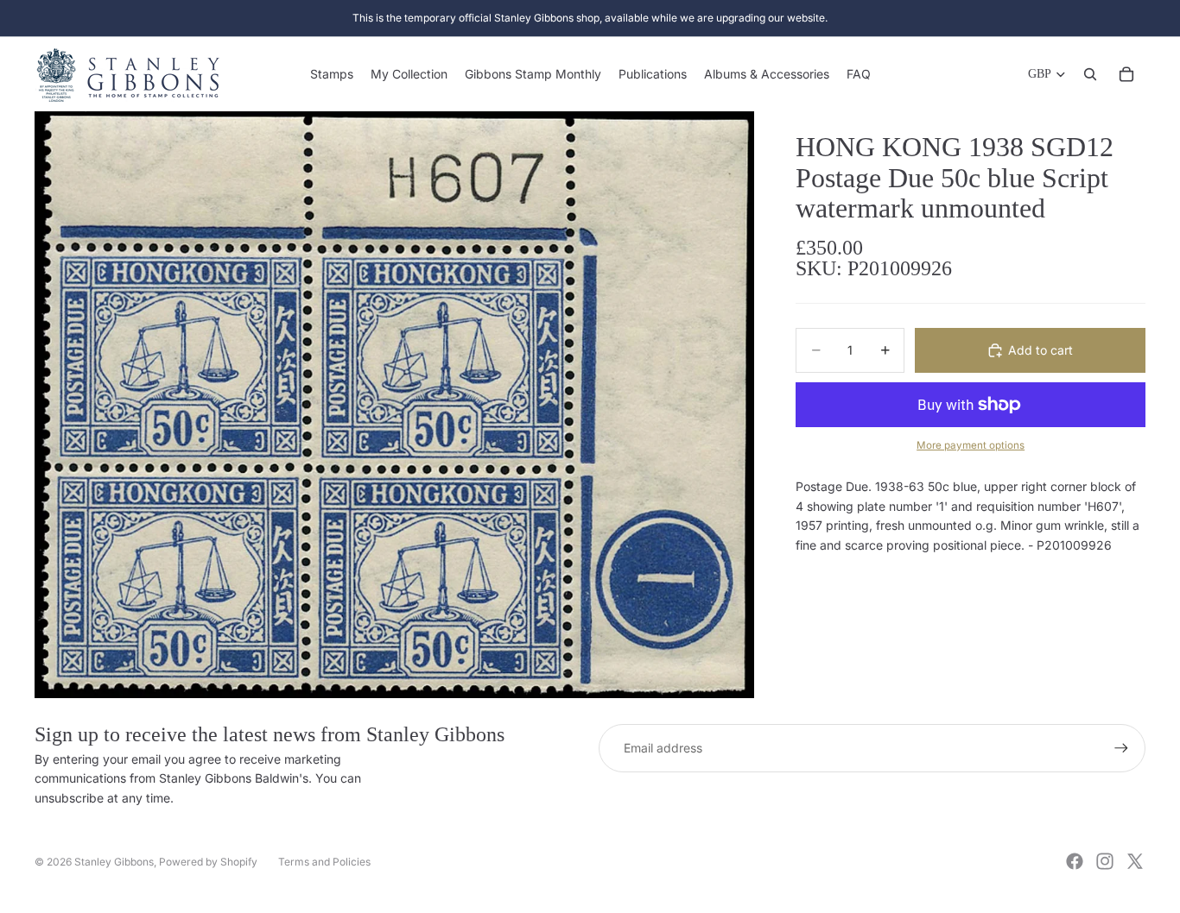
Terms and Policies (324, 861)
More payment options (971, 445)
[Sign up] (1121, 748)
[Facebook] (1074, 861)
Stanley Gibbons (114, 861)
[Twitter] (1135, 861)
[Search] (1090, 74)
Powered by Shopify (208, 861)
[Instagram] (1104, 861)
